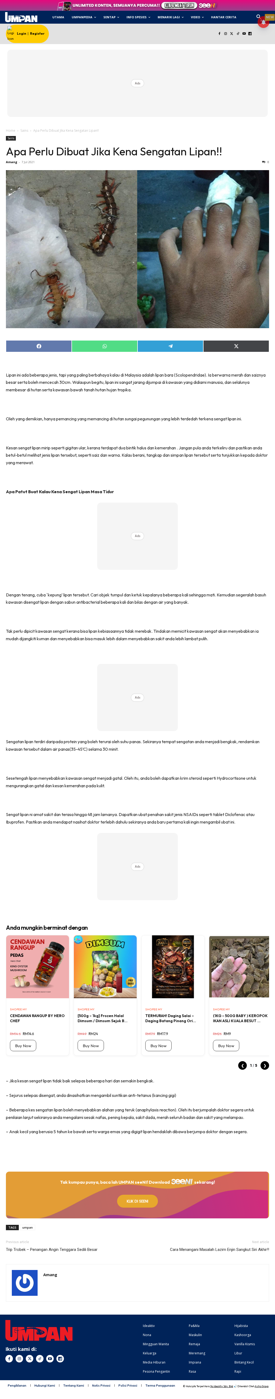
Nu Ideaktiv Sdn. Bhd (221, 1386)
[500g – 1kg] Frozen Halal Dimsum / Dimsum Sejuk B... (103, 1018)
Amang (11, 162)
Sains (24, 130)
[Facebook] (219, 34)
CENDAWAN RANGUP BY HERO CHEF (37, 1018)
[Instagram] (226, 34)
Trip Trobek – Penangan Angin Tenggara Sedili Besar (51, 1249)
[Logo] (21, 17)
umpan (27, 1227)
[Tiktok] (238, 34)
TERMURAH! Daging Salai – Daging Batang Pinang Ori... (170, 1018)
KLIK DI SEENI (137, 1201)
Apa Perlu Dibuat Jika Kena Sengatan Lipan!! (114, 151)
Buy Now (23, 1045)
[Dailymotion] (250, 34)
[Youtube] (244, 34)
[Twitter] (232, 34)
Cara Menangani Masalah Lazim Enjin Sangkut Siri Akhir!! (219, 1249)
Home (10, 130)
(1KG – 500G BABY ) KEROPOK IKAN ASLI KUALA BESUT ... (240, 1018)
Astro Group (262, 1386)
